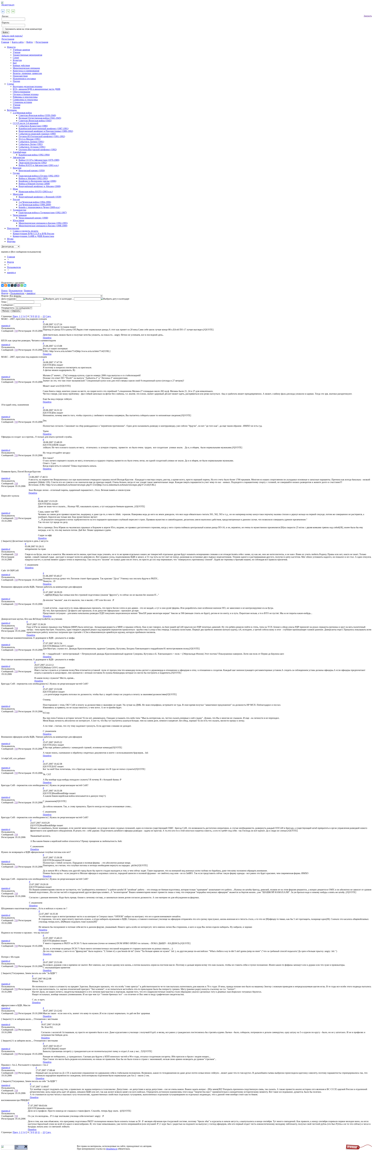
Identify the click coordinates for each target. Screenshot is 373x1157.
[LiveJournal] (15, 285)
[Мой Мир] (9, 285)
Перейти (47, 337)
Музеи (10, 239)
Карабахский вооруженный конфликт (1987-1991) (43, 128)
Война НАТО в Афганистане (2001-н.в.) (39, 165)
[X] (12, 285)
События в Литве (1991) (31, 144)
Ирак (15, 189)
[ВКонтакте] (2, 285)
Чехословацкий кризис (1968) (33, 218)
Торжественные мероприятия (27, 55)
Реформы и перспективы (25, 97)
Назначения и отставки (24, 78)
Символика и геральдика (25, 99)
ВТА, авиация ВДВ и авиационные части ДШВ (36, 89)
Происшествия (20, 76)
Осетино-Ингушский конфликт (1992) (38, 149)
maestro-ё (5, 325)
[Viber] (18, 285)
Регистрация (8, 39)
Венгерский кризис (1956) (32, 170)
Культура (17, 60)
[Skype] (25, 285)
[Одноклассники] (5, 285)
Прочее (16, 81)
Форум (10, 262)
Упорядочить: (8, 308)
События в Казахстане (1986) (33, 126)
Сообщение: (7, 305)
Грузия (16, 173)
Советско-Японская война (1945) (35, 120)
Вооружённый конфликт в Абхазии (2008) (40, 186)
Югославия (18, 220)
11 (39, 316)
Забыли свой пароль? (12, 36)
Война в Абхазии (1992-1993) (33, 178)
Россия (16, 199)
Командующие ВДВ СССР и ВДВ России (33, 233)
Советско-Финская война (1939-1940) (37, 115)
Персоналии (13, 228)
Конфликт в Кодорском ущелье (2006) (37, 181)
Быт (15, 63)
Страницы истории (22, 102)
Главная (5, 42)
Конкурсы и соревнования (26, 70)
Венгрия (17, 168)
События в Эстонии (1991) (32, 147)
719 (16, 331)
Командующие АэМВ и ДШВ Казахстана (33, 236)
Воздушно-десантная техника (27, 86)
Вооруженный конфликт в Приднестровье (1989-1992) (46, 131)
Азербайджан (19, 152)
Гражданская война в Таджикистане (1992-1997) (43, 212)
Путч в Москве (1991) (29, 139)
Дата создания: (8, 299)
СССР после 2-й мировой (25, 123)
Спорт (16, 57)
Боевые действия (21, 65)
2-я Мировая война (22, 112)
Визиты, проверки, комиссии (27, 73)
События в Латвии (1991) (31, 141)
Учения (16, 52)
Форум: (5, 296)
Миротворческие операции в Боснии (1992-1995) (43, 223)
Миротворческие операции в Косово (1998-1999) (43, 225)
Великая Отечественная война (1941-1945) (40, 118)
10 (36, 316)
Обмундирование (21, 91)
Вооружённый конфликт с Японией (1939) (40, 197)
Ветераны (12, 110)
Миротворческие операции (26, 68)
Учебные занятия (21, 49)
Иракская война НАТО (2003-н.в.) (36, 191)
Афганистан (19, 157)
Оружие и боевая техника (25, 94)
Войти (29, 42)
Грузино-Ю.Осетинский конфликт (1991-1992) (42, 136)
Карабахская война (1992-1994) (34, 155)
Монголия (18, 194)
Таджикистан (19, 210)
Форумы (11, 241)
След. (48, 316)
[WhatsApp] (21, 285)
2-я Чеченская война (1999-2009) (35, 204)
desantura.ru (111, 1149)
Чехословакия (20, 215)
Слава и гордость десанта (25, 231)
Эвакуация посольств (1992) (33, 162)
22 (44, 316)
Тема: (4, 302)
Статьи (10, 84)
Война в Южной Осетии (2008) (34, 183)
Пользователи (14, 267)
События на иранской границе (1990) (37, 133)
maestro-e (11, 272)
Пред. (15, 316)
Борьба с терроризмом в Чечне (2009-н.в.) (39, 207)
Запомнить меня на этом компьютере (23, 29)
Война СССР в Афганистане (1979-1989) (39, 160)
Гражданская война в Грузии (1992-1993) (39, 176)
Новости (11, 47)
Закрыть (368, 16)
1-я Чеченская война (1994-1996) (35, 202)
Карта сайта (18, 42)
